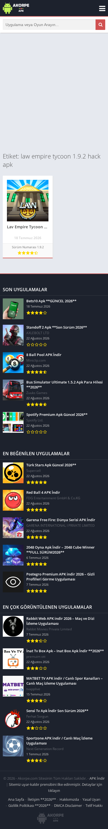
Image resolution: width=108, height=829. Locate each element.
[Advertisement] (54, 92)
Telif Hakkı (94, 805)
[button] (100, 24)
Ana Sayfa (16, 799)
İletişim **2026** (42, 799)
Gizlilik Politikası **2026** (29, 805)
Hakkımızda (69, 799)
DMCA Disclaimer (68, 805)
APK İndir (97, 778)
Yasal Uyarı (91, 799)
